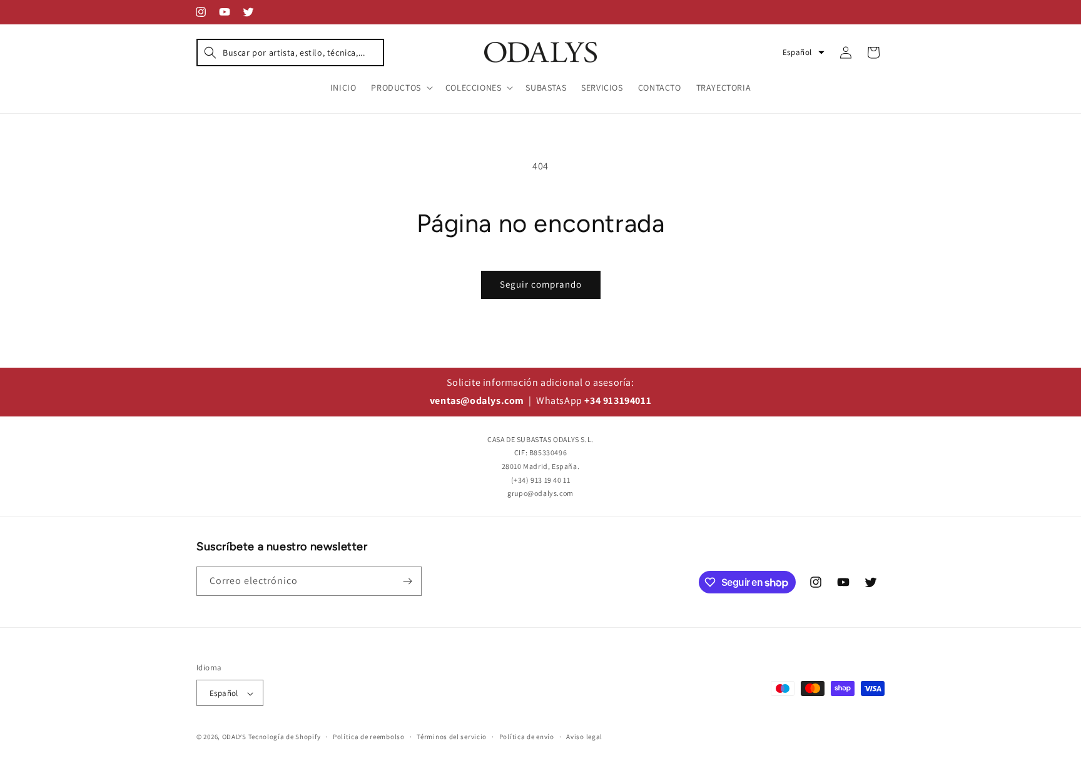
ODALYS (234, 737)
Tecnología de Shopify (284, 737)
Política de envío (526, 736)
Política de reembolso (369, 736)
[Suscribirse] (407, 581)
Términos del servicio (452, 736)
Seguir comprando (541, 284)
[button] (290, 52)
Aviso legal (584, 736)
